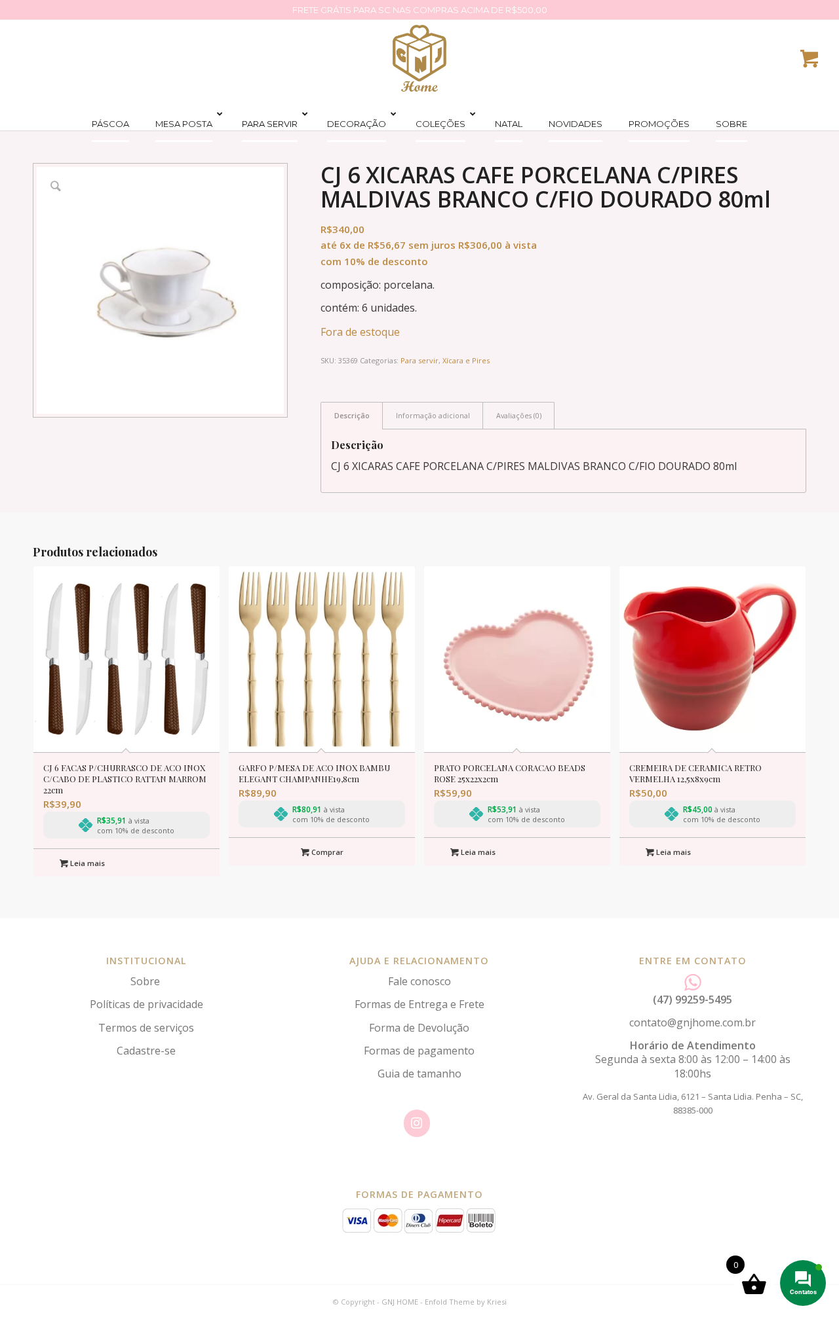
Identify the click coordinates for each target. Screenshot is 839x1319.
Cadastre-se (146, 1050)
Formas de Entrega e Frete (419, 1004)
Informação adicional (433, 415)
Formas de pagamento (419, 1050)
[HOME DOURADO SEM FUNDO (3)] (419, 58)
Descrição (352, 415)
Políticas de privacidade (146, 1004)
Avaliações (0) (518, 415)
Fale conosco (419, 981)
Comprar (326, 852)
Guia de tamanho (419, 1073)
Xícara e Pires (466, 360)
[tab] (352, 415)
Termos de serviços (146, 1028)
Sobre (146, 981)
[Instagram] (417, 1123)
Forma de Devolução (419, 1028)
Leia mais (86, 863)
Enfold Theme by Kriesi (466, 1302)
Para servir (419, 360)
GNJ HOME (399, 1302)
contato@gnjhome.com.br (692, 1022)
